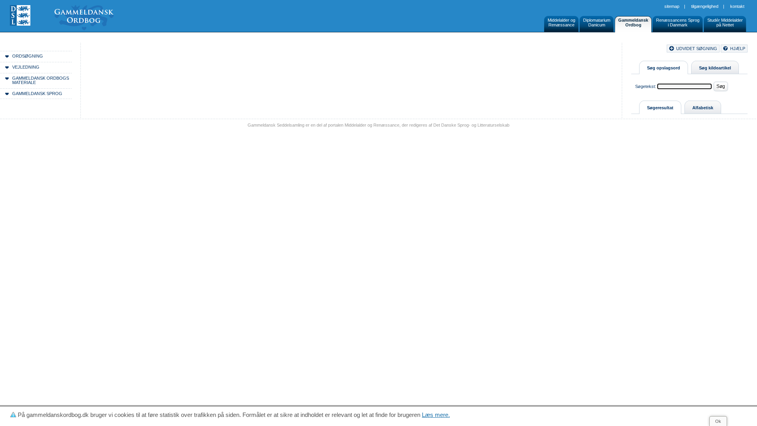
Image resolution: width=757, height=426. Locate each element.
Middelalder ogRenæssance (561, 22)
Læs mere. (436, 414)
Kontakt (737, 6)
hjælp (737, 48)
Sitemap (671, 6)
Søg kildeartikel (715, 67)
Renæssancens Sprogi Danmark (677, 22)
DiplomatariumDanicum (596, 22)
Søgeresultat (660, 107)
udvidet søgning (696, 48)
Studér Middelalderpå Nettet (725, 22)
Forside (121, 49)
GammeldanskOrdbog (633, 22)
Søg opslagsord (663, 67)
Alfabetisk (702, 107)
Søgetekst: (645, 86)
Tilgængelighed (704, 6)
